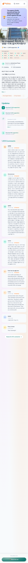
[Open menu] (24, 3)
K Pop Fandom (17, 95)
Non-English (5, 30)
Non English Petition (7, 95)
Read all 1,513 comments (14, 336)
